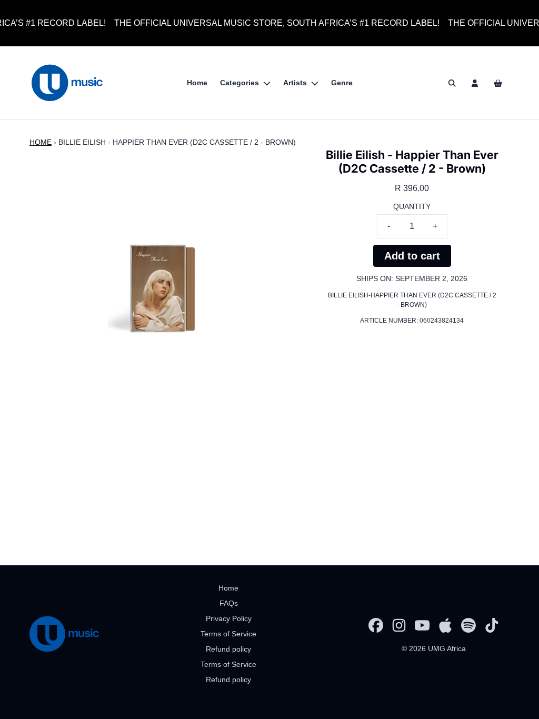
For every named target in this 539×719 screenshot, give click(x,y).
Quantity (412, 206)
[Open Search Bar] (451, 83)
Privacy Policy (229, 618)
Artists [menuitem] (295, 82)
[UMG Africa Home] (67, 83)
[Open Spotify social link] (468, 625)
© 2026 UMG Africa (434, 648)
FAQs (228, 603)
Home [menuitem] (197, 82)
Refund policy (228, 649)
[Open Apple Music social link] (445, 625)
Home (40, 142)
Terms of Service (228, 634)
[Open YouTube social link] (422, 625)
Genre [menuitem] (342, 82)
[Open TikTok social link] (491, 625)
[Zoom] (161, 280)
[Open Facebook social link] (375, 625)
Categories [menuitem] (239, 82)
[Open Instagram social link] (399, 625)
